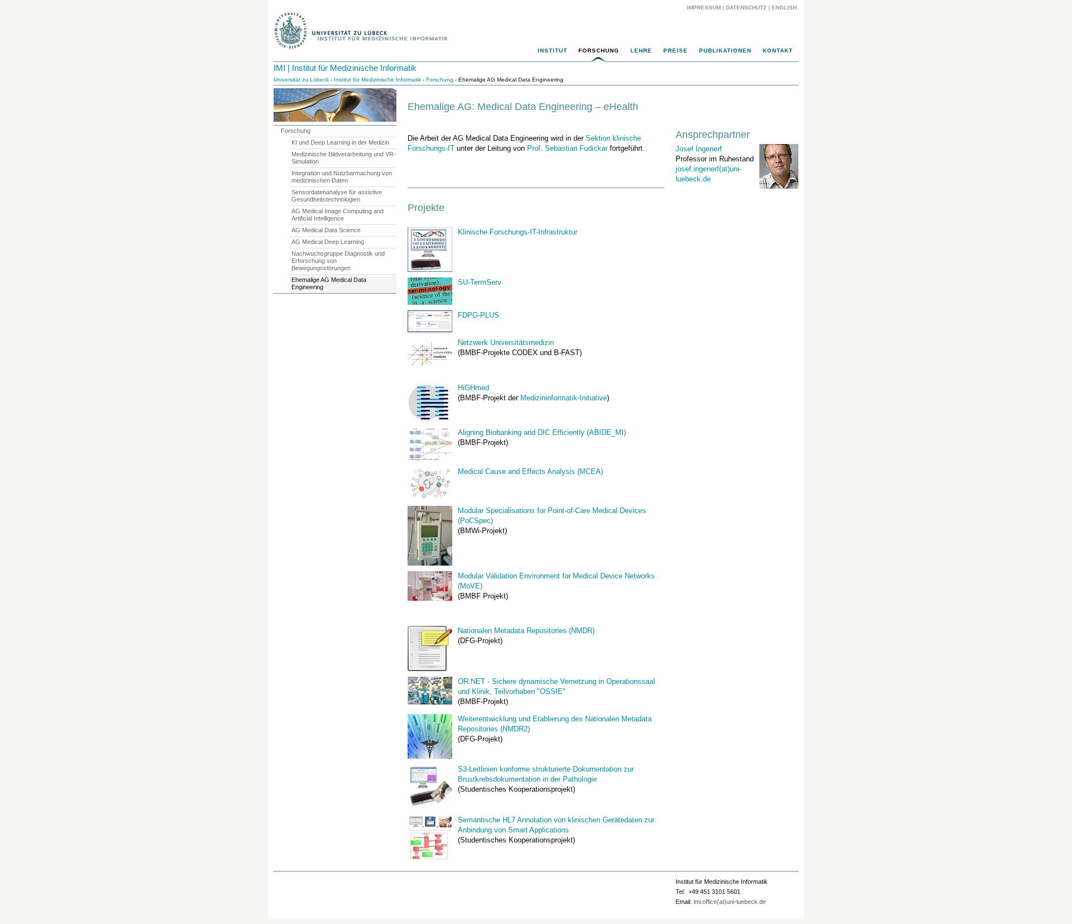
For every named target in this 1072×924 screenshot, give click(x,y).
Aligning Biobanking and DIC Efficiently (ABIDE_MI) (542, 432)
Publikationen (725, 50)
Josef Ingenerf (699, 149)
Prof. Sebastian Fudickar (567, 148)
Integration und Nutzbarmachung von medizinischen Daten (341, 177)
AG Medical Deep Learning (327, 241)
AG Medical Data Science (326, 230)
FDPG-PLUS (478, 315)
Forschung (598, 50)
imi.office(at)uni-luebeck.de (729, 901)
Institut (552, 50)
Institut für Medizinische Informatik (377, 79)
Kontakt (778, 50)
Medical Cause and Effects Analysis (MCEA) (530, 471)
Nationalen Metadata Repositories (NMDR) (526, 630)
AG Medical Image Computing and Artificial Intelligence (337, 215)
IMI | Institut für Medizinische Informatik (345, 68)
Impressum (704, 7)
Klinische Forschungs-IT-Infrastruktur (517, 232)
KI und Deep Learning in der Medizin (340, 142)
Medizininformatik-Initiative (563, 398)
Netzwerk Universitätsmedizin (506, 342)
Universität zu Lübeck (301, 79)
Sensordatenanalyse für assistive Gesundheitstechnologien (336, 196)
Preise (675, 50)
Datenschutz (746, 7)
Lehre (641, 50)
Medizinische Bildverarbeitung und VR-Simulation (343, 158)
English (785, 7)
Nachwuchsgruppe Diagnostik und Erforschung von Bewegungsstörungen (338, 260)
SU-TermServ (479, 282)
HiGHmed (473, 388)
